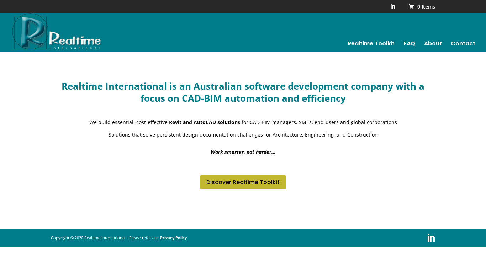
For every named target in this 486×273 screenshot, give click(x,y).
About (433, 44)
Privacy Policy (173, 237)
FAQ (409, 44)
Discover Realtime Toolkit (243, 182)
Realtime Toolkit (371, 44)
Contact (463, 44)
